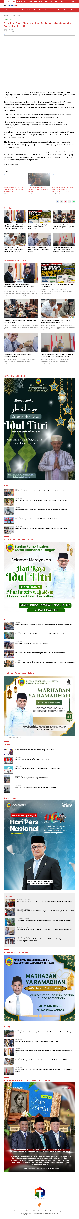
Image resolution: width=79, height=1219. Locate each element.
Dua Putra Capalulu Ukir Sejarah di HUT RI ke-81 (31, 643)
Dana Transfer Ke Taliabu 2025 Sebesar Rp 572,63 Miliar (34, 750)
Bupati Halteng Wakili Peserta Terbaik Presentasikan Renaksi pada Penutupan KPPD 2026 (14, 227)
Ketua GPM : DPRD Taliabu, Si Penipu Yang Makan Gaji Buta (35, 787)
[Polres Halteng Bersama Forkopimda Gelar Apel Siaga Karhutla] (9, 1043)
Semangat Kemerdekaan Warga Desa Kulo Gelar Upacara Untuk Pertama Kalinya (43, 1032)
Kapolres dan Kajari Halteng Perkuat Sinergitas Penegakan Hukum (63, 227)
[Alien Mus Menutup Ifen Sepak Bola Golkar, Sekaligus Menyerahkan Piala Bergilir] (63, 179)
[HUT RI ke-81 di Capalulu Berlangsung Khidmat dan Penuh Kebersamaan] (9, 654)
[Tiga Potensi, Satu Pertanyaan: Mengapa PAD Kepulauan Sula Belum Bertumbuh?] (10, 931)
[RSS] (39, 1205)
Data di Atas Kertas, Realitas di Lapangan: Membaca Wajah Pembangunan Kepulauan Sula (45, 663)
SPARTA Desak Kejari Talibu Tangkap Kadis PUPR (32, 778)
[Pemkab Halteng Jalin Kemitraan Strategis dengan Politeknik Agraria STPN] (15, 239)
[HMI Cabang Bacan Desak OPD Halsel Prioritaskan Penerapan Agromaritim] (9, 511)
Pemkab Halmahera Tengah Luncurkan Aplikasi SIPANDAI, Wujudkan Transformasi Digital (63, 249)
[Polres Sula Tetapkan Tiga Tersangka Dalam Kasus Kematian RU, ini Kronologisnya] (10, 903)
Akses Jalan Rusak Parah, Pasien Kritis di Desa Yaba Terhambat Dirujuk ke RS (42, 500)
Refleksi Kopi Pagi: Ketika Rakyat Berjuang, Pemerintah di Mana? (39, 249)
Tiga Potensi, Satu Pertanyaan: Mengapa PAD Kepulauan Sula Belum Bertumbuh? (44, 929)
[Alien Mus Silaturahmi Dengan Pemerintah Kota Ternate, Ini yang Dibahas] (15, 179)
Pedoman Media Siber (45, 1211)
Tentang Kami (60, 1211)
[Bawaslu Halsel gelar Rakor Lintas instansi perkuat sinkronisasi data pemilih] (9, 530)
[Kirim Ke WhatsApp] (73, 201)
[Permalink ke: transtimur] (5, 30)
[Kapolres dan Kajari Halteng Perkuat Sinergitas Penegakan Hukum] (64, 216)
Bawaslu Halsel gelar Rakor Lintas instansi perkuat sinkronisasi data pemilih (41, 528)
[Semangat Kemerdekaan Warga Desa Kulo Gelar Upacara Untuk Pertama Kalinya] (9, 1033)
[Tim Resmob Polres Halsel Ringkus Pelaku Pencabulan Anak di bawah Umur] (9, 492)
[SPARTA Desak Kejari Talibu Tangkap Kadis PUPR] (7, 779)
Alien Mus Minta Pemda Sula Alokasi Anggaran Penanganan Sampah (38, 189)
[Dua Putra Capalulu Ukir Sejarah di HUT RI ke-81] (9, 645)
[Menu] (5, 5)
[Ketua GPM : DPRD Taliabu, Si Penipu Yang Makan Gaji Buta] (7, 789)
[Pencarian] (74, 5)
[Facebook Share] (57, 201)
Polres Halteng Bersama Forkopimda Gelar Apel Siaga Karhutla (37, 1041)
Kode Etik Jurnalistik (29, 1211)
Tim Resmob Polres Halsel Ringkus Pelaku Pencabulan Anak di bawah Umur (41, 491)
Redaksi (17, 1211)
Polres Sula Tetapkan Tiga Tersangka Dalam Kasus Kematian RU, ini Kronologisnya (45, 901)
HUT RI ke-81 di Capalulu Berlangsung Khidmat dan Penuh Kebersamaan (40, 653)
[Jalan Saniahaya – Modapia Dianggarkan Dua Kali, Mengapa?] (39, 216)
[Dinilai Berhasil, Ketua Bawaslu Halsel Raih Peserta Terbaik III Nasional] (9, 520)
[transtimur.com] (17, 5)
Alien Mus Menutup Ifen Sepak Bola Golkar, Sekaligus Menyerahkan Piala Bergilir (62, 189)
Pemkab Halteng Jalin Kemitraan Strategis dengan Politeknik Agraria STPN (13, 249)
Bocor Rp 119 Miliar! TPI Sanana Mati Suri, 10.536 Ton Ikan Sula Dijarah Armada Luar (43, 625)
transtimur (11, 30)
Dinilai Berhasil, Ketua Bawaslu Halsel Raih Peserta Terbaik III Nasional (39, 519)
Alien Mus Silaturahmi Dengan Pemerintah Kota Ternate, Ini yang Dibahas (14, 189)
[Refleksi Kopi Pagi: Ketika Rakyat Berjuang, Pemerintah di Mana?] (39, 239)
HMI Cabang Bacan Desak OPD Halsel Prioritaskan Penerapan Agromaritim (41, 510)
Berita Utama (8, 20)
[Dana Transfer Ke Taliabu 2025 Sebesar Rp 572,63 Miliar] (8, 751)
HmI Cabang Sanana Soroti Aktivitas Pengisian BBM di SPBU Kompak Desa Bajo (42, 634)
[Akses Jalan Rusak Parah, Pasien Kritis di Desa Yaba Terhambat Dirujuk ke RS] (9, 502)
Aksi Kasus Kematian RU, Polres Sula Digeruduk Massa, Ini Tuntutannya (52, 1)
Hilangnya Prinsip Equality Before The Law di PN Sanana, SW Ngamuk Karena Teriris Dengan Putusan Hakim (43, 940)
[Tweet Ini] (61, 201)
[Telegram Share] (69, 201)
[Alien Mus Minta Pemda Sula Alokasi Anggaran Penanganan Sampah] (39, 179)
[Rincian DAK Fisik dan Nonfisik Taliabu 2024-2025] (8, 760)
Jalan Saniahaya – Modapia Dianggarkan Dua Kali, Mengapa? (38, 227)
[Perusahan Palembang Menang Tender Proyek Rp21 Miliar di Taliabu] (8, 770)
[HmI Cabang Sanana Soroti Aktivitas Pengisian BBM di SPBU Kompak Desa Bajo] (9, 635)
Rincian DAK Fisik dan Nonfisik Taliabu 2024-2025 (32, 759)
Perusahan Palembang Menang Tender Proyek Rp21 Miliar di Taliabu (38, 768)
